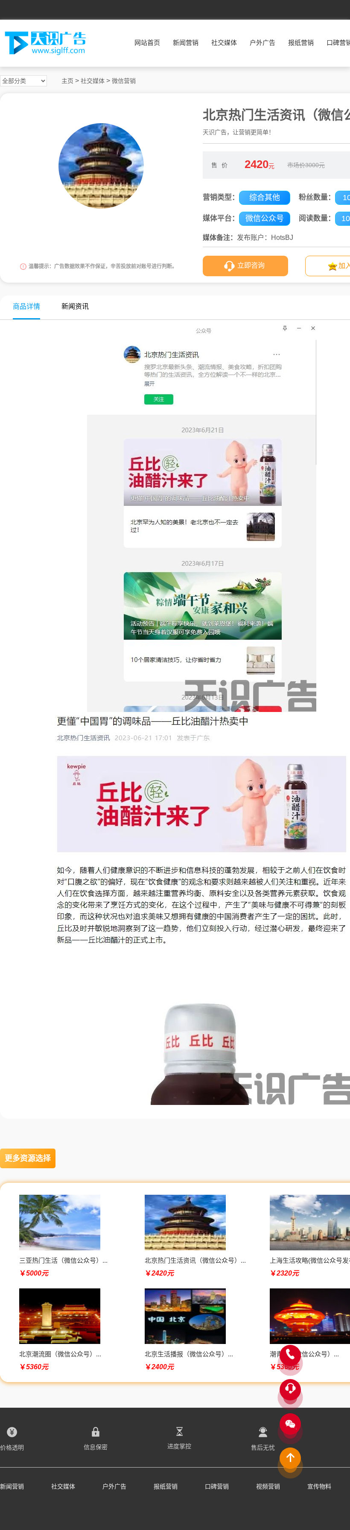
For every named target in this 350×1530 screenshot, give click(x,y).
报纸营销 (301, 42)
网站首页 (147, 42)
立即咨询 (251, 265)
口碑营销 (217, 1486)
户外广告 (262, 42)
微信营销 (124, 80)
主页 (67, 80)
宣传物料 (319, 1486)
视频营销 (268, 1486)
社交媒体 (224, 42)
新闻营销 (185, 42)
